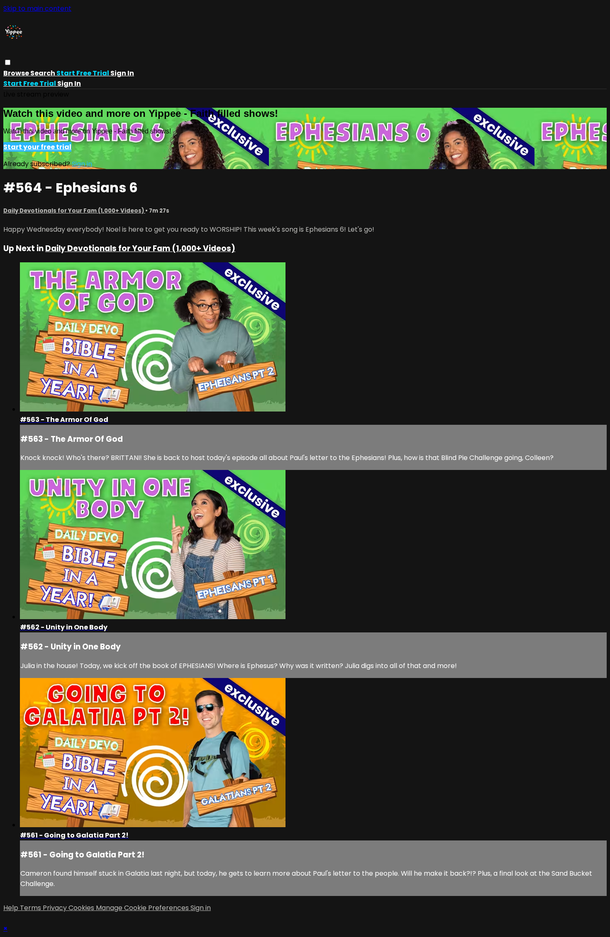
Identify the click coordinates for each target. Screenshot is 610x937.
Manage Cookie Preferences (143, 908)
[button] (7, 62)
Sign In (69, 83)
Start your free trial (37, 147)
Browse (16, 73)
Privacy (55, 908)
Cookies (82, 908)
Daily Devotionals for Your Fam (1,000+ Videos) (74, 211)
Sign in (122, 73)
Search (43, 73)
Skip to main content (37, 8)
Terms (31, 908)
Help (11, 908)
